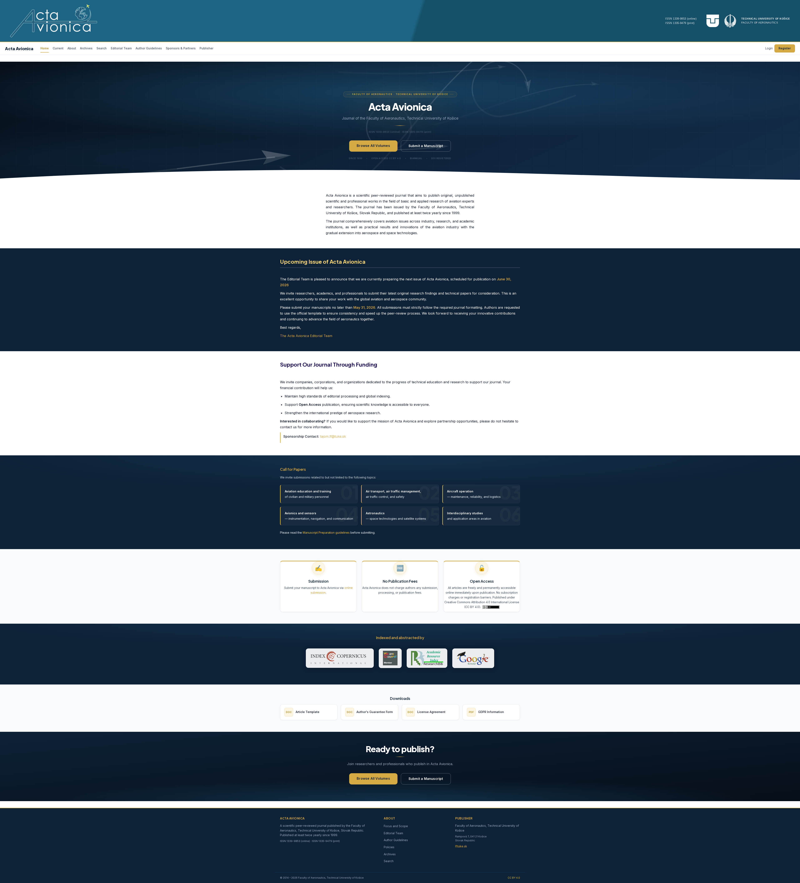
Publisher (206, 48)
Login (769, 48)
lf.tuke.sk (461, 846)
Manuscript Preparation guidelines (326, 532)
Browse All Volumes (373, 146)
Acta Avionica (19, 48)
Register (785, 48)
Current (58, 48)
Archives (86, 48)
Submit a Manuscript (426, 146)
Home (44, 48)
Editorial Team (121, 48)
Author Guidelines (149, 48)
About (72, 48)
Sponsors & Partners (181, 48)
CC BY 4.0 (514, 877)
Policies (389, 847)
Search (101, 48)
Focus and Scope (396, 826)
